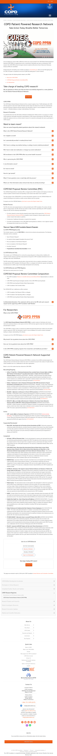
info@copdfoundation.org (28, 717)
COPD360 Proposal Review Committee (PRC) (17, 80)
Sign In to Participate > (28, 555)
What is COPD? (28, 647)
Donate (50, 6)
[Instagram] (31, 722)
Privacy (31, 750)
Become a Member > (28, 549)
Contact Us (28, 658)
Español (28, 665)
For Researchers (10, 82)
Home (5, 20)
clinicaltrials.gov (33, 69)
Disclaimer (26, 750)
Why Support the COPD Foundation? (28, 653)
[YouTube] (35, 722)
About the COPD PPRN (12, 77)
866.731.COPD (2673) (30, 710)
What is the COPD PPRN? (28, 649)
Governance (27, 635)
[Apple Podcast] (27, 725)
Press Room (27, 627)
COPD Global (27, 630)
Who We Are (27, 625)
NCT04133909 (47, 389)
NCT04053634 (30, 407)
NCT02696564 (30, 419)
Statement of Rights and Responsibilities (28, 751)
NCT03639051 (36, 380)
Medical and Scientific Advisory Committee (28, 661)
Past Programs (27, 638)
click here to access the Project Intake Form (32, 201)
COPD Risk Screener (28, 656)
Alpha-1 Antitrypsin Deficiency (28, 663)
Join (48, 1)
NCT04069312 (44, 398)
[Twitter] (25, 722)
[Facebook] (22, 722)
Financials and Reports (27, 633)
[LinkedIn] (28, 722)
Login (52, 1)
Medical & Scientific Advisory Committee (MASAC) (28, 276)
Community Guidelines (40, 750)
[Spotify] (30, 725)
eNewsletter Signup (28, 741)
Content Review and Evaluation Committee (43, 573)
